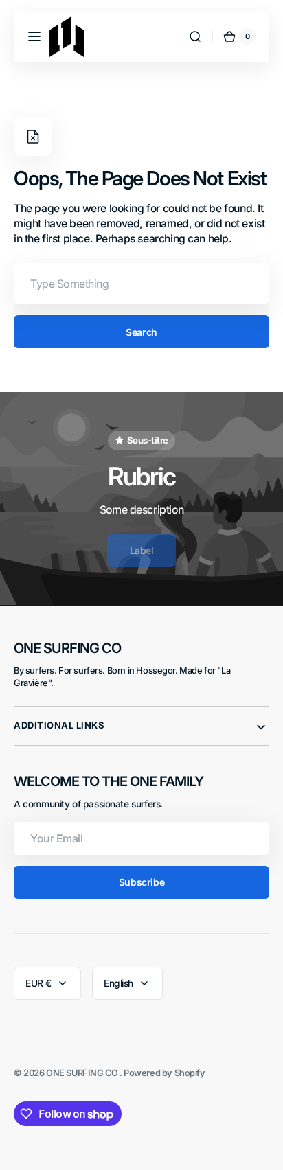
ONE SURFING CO (83, 1073)
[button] (34, 36)
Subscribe (141, 882)
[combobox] (141, 283)
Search (141, 332)
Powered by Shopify (164, 1073)
